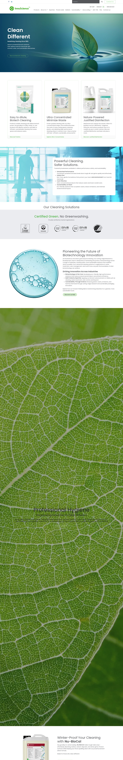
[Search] (102, 1)
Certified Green (46, 216)
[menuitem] (36, 10)
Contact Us (110, 2)
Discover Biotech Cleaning (17, 56)
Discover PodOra (15, 137)
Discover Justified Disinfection (93, 137)
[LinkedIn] (11, 1)
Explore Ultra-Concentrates (55, 137)
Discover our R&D (70, 294)
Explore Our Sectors (61, 526)
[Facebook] (9, 1)
